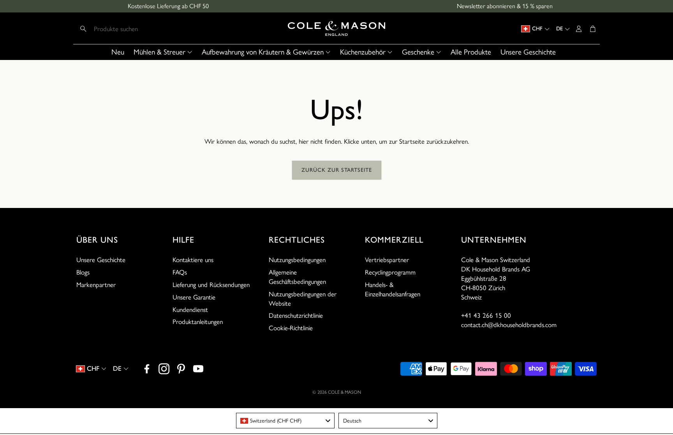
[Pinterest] (181, 368)
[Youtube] (198, 368)
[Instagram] (164, 368)
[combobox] (285, 420)
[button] (127, 28)
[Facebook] (146, 368)
